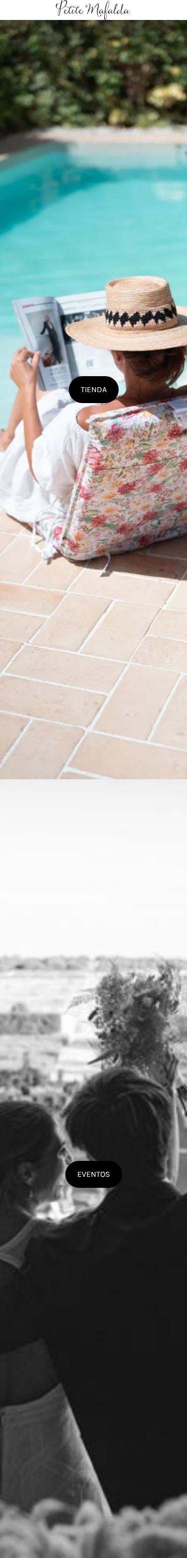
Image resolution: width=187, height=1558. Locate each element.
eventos (93, 1174)
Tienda (94, 389)
